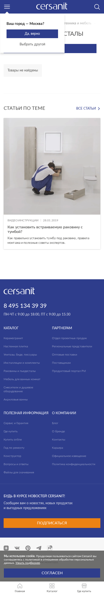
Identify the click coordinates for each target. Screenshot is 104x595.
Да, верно (32, 33)
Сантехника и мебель (74, 23)
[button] (52, 256)
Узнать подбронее (27, 562)
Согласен (52, 573)
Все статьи (86, 108)
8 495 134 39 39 (25, 306)
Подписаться (52, 523)
